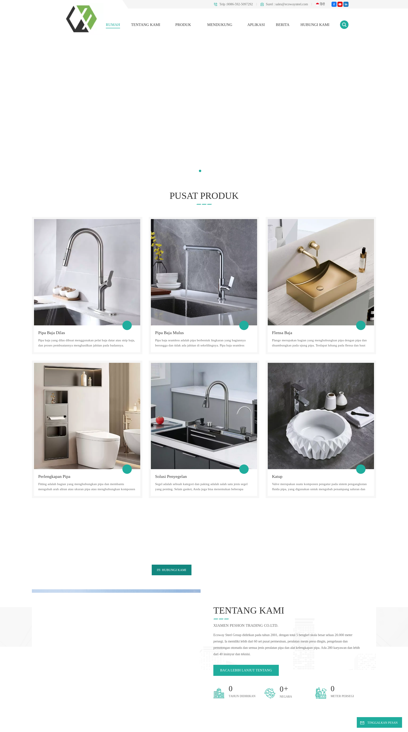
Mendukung (226, 24)
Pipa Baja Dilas (50, 332)
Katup (277, 476)
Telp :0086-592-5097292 (229, 4)
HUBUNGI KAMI (316, 24)
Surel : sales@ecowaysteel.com (284, 4)
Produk (192, 24)
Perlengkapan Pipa (53, 476)
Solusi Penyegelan (170, 476)
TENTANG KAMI (156, 24)
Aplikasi (260, 24)
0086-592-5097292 (232, 560)
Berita (285, 24)
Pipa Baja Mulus (168, 332)
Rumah (125, 24)
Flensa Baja (281, 332)
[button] (200, 171)
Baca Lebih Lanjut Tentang (244, 661)
